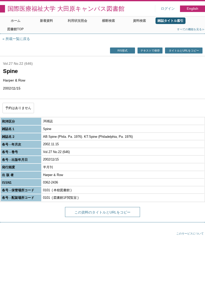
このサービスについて (190, 233)
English (192, 8)
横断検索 (108, 20)
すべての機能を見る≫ (190, 29)
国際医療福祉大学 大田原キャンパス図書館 (66, 8)
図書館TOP (15, 29)
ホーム (15, 20)
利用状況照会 (77, 20)
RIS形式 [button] (123, 50)
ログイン (168, 8)
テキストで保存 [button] (150, 50)
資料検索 (139, 20)
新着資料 (46, 20)
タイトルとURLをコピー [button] (184, 50)
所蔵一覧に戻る (18, 39)
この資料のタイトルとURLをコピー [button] (102, 212)
